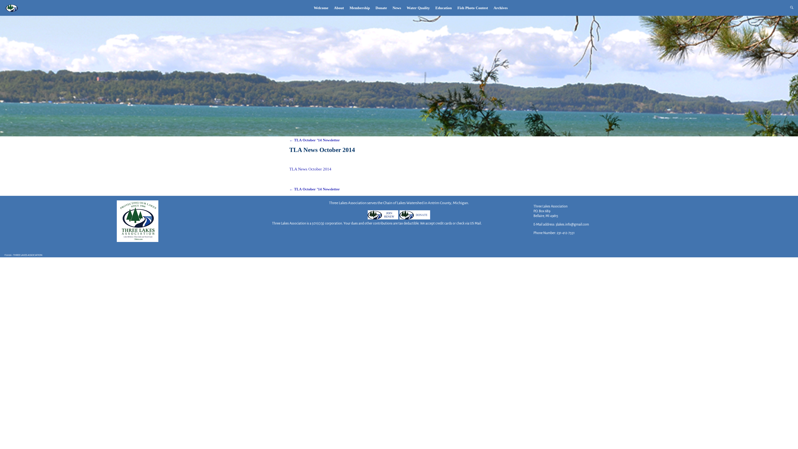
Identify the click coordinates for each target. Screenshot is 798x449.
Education (443, 8)
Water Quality (418, 8)
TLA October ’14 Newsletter (314, 140)
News (397, 8)
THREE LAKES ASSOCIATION (27, 255)
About (339, 8)
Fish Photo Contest (472, 8)
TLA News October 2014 (310, 169)
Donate (381, 8)
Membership (360, 8)
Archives (501, 8)
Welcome (321, 8)
